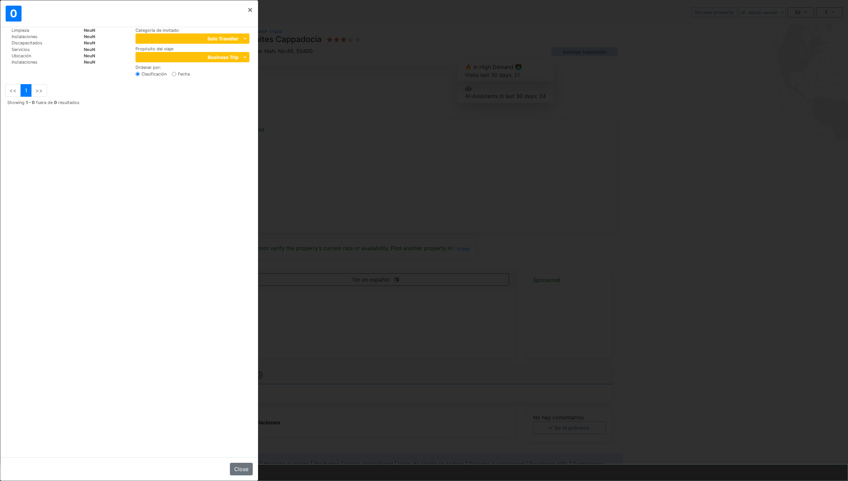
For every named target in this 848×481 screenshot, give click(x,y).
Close (241, 469)
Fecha (184, 74)
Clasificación (154, 74)
